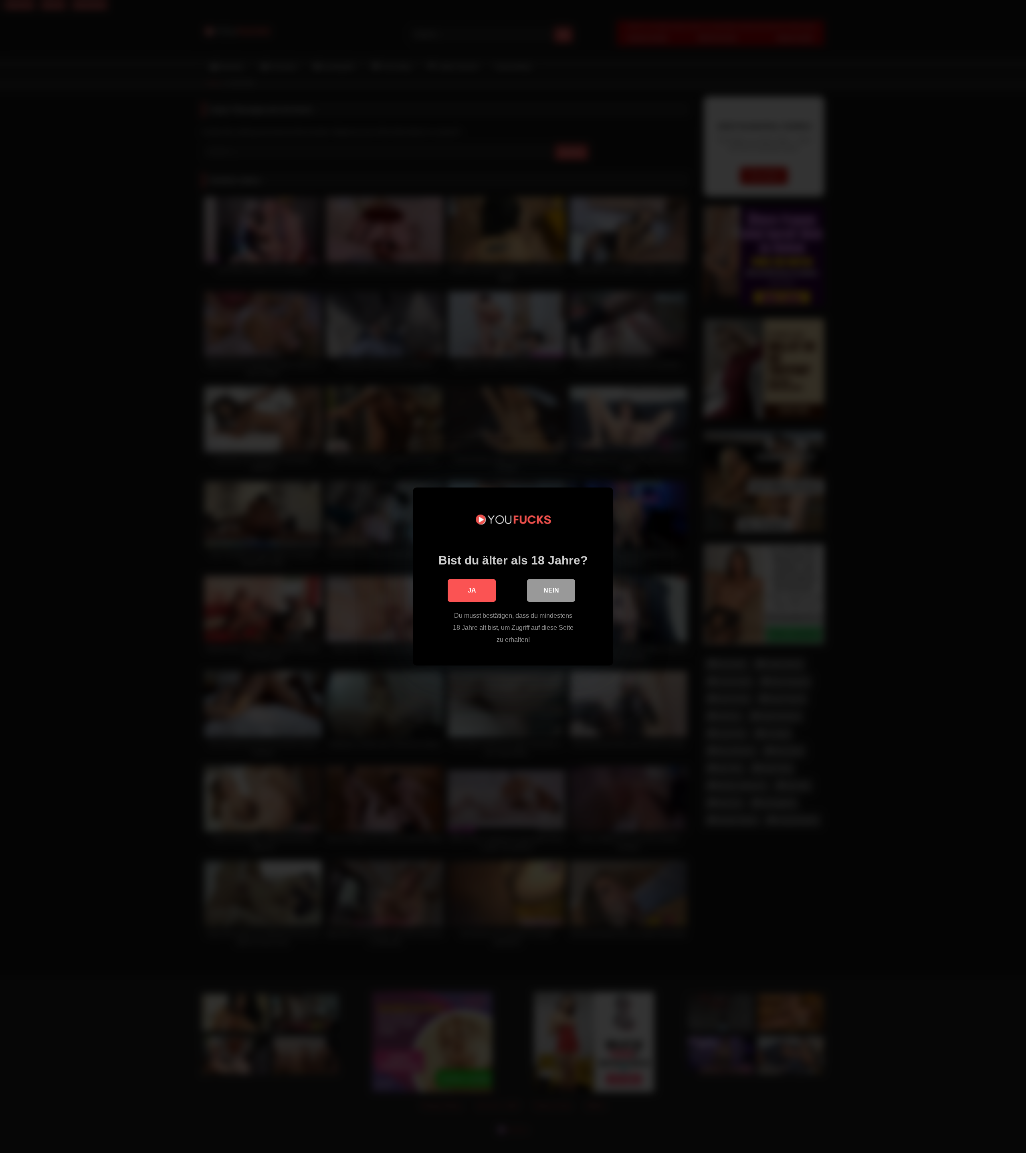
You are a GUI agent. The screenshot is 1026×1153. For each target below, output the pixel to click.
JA (472, 590)
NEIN (551, 590)
